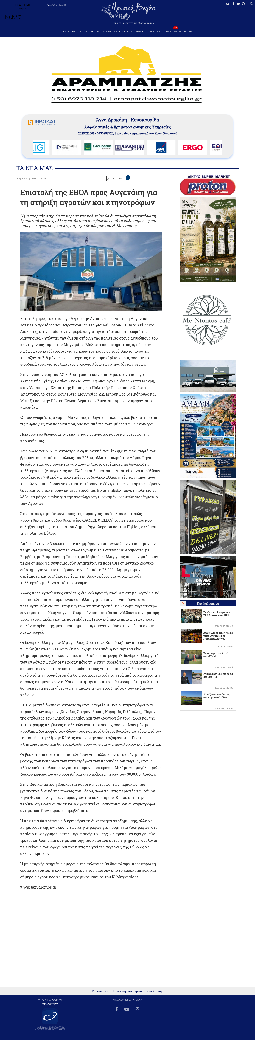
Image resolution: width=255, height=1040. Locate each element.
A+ (109, 179)
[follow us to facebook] (233, 3)
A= (120, 178)
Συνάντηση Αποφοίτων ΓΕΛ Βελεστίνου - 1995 (216, 614)
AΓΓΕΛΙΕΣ (84, 31)
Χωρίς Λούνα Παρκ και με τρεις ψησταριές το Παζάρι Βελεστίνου (218, 635)
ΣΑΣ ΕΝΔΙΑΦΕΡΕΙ (139, 31)
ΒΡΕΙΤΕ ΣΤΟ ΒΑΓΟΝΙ (161, 31)
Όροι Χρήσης (154, 991)
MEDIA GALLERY (183, 30)
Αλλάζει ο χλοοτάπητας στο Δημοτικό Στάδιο (216, 696)
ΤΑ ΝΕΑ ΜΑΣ (70, 31)
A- (114, 178)
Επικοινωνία (100, 991)
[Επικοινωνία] (228, 3)
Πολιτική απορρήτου (127, 991)
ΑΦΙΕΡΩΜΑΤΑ (120, 31)
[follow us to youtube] (238, 3)
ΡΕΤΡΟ (95, 31)
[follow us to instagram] (243, 3)
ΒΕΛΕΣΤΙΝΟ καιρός (23, 14)
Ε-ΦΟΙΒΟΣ (105, 31)
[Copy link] (128, 178)
